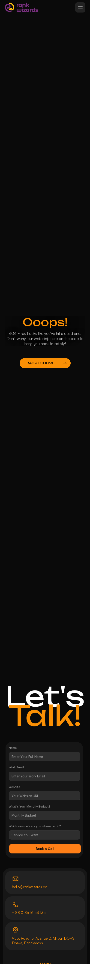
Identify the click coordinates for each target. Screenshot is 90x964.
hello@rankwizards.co (29, 886)
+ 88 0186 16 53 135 (29, 912)
